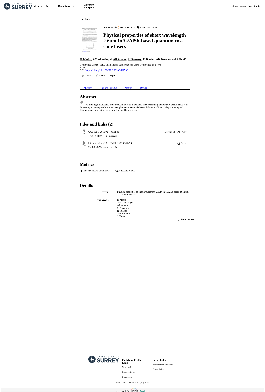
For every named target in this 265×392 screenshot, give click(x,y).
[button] (169, 131)
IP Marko (85, 59)
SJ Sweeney (134, 59)
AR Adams (119, 59)
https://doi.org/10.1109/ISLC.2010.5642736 (106, 70)
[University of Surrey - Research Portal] (18, 6)
